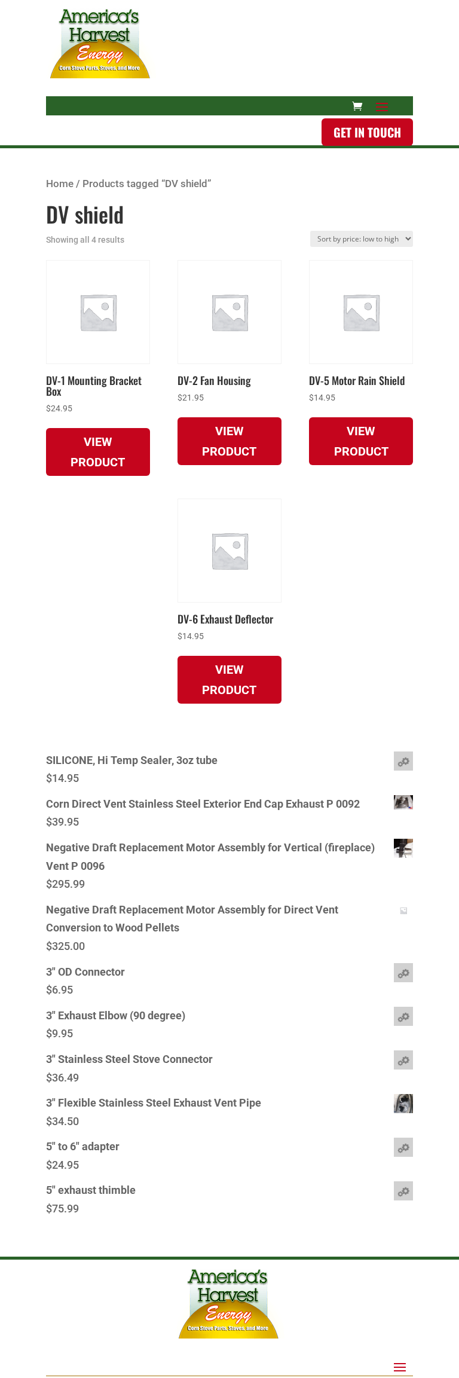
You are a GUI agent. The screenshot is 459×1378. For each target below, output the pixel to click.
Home (60, 184)
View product (98, 452)
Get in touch (367, 132)
